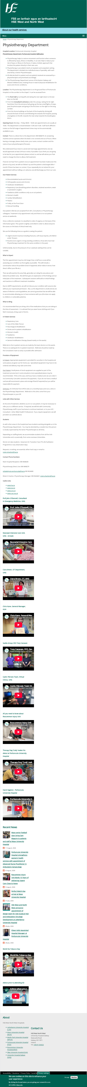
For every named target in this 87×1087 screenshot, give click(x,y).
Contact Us (37, 1028)
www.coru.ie (11, 491)
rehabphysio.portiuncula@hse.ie (14, 471)
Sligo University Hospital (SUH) (17, 1052)
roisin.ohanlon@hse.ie (10, 452)
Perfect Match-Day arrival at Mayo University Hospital (18, 894)
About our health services (14, 29)
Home (4, 39)
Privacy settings (43, 1073)
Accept (67, 1077)
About (6, 1017)
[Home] (11, 8)
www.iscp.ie (11, 488)
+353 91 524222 (39, 1045)
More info (19, 1085)
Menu (4, 36)
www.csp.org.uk (12, 493)
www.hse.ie (11, 485)
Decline (74, 1077)
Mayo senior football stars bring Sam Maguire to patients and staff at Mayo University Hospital (15, 838)
